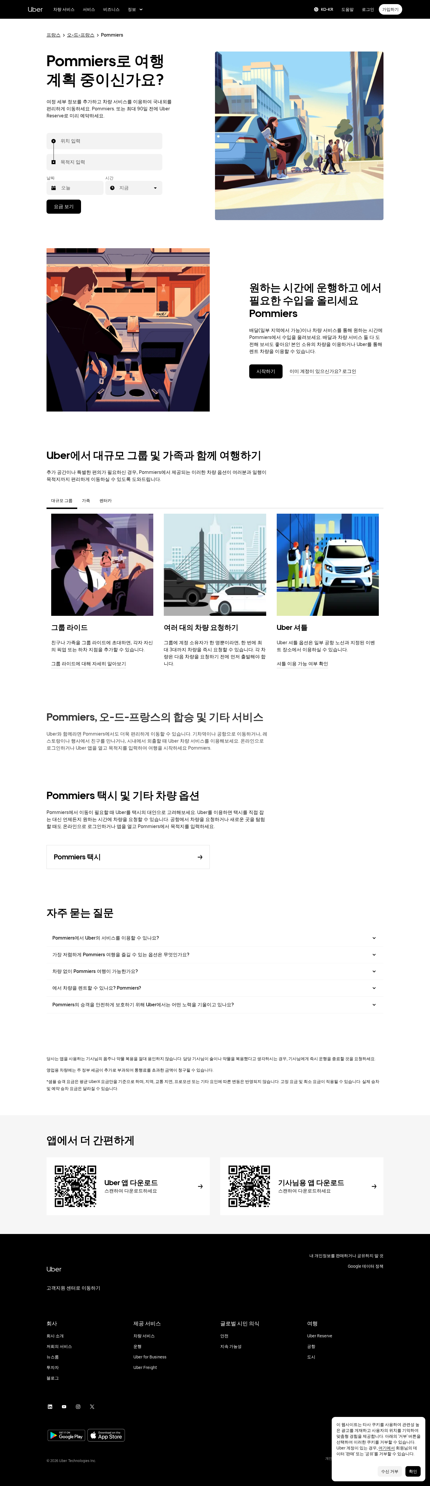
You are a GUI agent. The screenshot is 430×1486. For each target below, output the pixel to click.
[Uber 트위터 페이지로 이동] (92, 1407)
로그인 (368, 9)
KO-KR (327, 9)
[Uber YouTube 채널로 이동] (64, 1407)
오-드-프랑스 (80, 35)
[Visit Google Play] (66, 1436)
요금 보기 (64, 206)
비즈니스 (111, 9)
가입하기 (390, 9)
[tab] (121, 500)
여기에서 (387, 1448)
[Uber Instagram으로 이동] (78, 1407)
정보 (132, 9)
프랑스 (54, 35)
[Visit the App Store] (106, 1436)
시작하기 (266, 371)
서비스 (89, 9)
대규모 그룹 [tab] (62, 500)
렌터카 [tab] (105, 500)
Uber (35, 9)
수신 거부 (389, 1471)
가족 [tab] (86, 500)
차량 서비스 (64, 9)
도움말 (347, 9)
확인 (413, 1471)
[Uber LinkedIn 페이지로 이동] (50, 1407)
